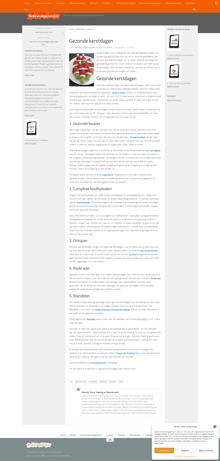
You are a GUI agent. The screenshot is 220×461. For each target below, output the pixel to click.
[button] (215, 426)
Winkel (73, 435)
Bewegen (60, 3)
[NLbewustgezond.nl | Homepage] (43, 15)
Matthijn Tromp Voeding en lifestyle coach (93, 48)
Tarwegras (112, 381)
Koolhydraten (93, 381)
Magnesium (103, 381)
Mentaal (93, 3)
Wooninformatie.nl (174, 100)
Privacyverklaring (189, 456)
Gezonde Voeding (80, 381)
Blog (26, 9)
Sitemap (121, 435)
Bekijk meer (29, 75)
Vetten (121, 381)
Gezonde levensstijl (43, 3)
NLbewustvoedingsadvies (150, 3)
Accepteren (164, 450)
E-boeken (106, 3)
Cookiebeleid (178, 456)
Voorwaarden (135, 435)
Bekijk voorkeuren (206, 450)
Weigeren (185, 450)
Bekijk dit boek (31, 143)
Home (26, 3)
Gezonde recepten (174, 3)
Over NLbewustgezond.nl (91, 435)
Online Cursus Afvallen (126, 3)
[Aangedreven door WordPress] (43, 456)
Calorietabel (190, 3)
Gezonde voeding (77, 3)
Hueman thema (64, 456)
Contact (109, 435)
